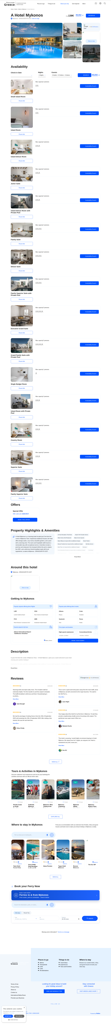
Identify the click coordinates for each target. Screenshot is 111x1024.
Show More (16, 699)
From (16, 917)
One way (17, 912)
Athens (42, 962)
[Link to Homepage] (9, 7)
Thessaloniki (43, 964)
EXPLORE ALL (55, 816)
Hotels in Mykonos (22, 9)
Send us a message (63, 932)
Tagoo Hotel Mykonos (62, 867)
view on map (35, 18)
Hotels (15, 9)
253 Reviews (95, 26)
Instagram (51, 1007)
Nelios (98, 1013)
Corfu (41, 968)
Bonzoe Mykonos (76, 867)
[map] (96, 3)
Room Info (22, 101)
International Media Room (18, 995)
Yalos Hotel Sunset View (17, 867)
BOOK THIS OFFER (24, 519)
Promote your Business (17, 998)
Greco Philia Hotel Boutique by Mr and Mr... (32, 866)
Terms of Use (14, 984)
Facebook (48, 1007)
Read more (11, 1013)
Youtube (57, 1007)
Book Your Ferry (78, 640)
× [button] (24, 1007)
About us (13, 989)
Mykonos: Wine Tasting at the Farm (48, 806)
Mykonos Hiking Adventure (76, 806)
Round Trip (26, 912)
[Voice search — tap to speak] (47, 835)
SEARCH (86, 75)
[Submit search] (52, 835)
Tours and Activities (66, 966)
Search (90, 918)
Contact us (14, 992)
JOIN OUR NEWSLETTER (54, 991)
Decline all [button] (19, 1016)
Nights (40, 72)
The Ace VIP (92, 864)
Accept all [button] (8, 1016)
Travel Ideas (63, 962)
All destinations (44, 970)
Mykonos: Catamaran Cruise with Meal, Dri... (61, 807)
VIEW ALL (55, 762)
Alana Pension (47, 866)
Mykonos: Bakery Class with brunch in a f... (92, 807)
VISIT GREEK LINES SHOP (88, 991)
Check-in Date (16, 73)
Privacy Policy (15, 987)
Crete (41, 966)
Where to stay (85, 960)
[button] (13, 1020)
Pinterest (60, 1007)
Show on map (91, 41)
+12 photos (91, 53)
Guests (54, 72)
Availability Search (90, 86)
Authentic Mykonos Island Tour (31, 806)
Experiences (64, 964)
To (40, 917)
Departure (64, 917)
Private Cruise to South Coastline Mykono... (17, 807)
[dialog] (14, 1014)
